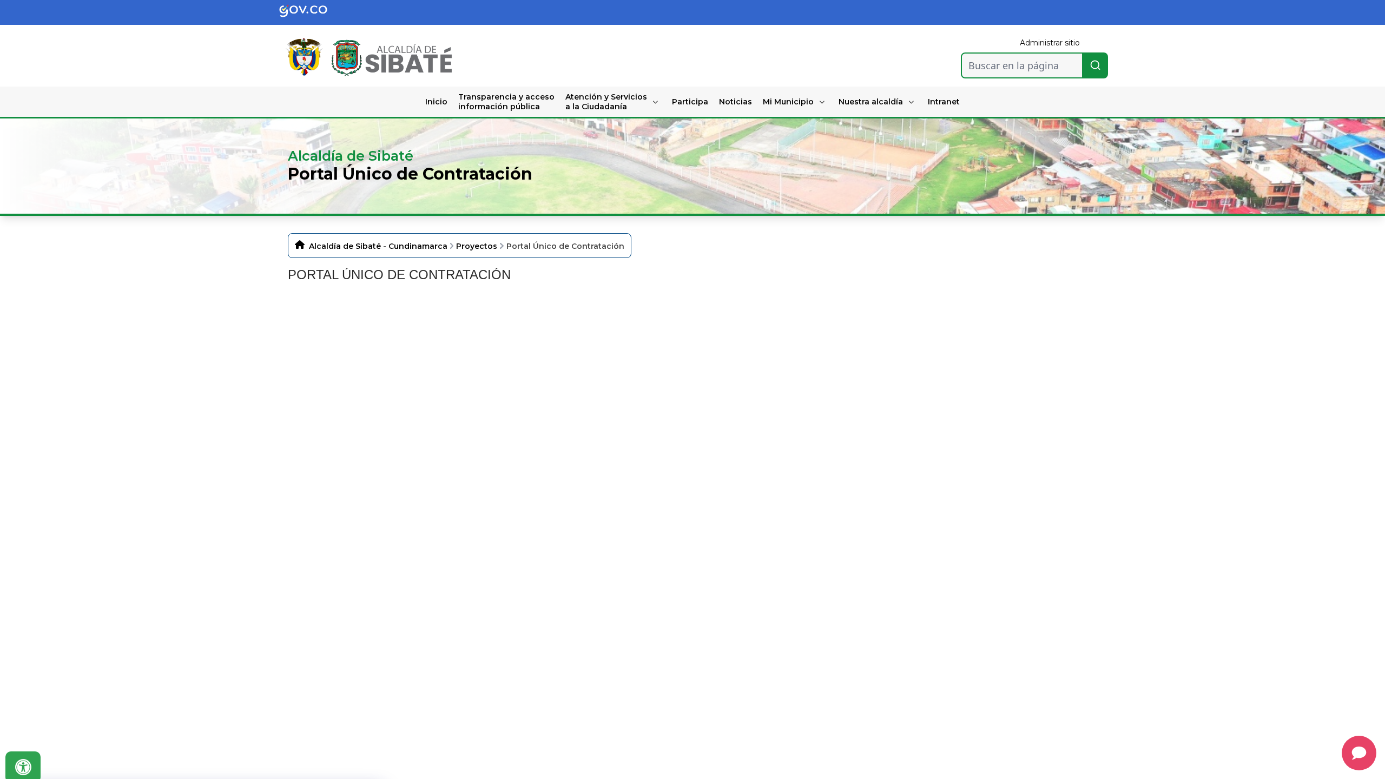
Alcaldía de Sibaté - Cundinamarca (378, 246)
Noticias (735, 102)
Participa (690, 102)
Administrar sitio (1050, 43)
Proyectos (476, 246)
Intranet (944, 102)
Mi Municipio (788, 102)
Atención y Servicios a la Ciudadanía (606, 101)
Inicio (436, 102)
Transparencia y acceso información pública (506, 101)
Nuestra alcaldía (871, 102)
